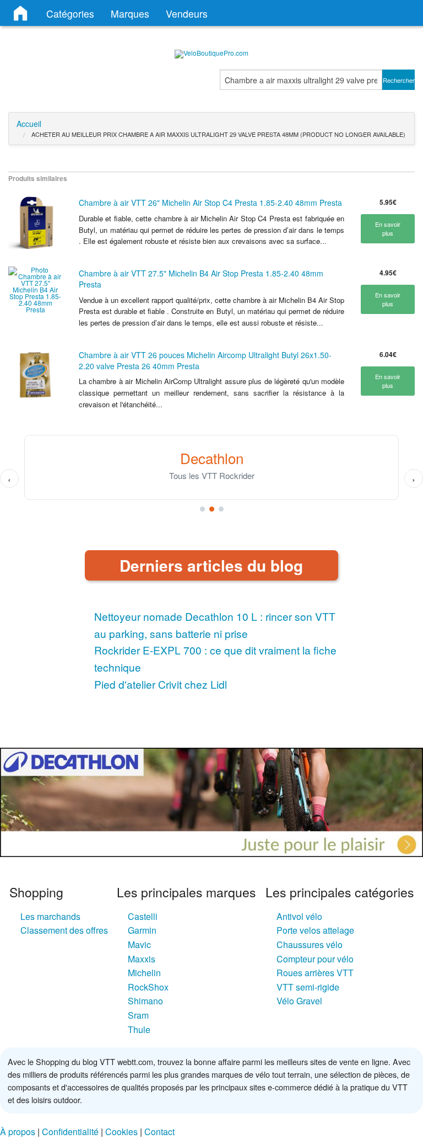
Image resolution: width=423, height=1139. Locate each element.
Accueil (29, 123)
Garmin (142, 930)
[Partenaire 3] (221, 509)
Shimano (145, 1000)
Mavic (139, 944)
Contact (159, 1131)
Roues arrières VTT (315, 972)
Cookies (121, 1131)
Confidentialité (70, 1131)
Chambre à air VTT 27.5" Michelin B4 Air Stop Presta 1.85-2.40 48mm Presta (201, 279)
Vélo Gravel (299, 1000)
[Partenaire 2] (211, 509)
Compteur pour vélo (315, 958)
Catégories (70, 13)
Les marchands (50, 916)
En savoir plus (387, 228)
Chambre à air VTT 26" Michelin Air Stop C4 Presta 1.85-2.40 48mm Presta (210, 202)
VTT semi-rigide (307, 987)
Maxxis (141, 958)
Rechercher (399, 80)
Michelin (144, 972)
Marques (130, 13)
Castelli (143, 916)
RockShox (148, 987)
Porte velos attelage (315, 930)
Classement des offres (64, 930)
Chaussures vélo (309, 944)
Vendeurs (187, 13)
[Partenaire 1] (202, 509)
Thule (139, 1029)
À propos (17, 1131)
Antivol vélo (299, 916)
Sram (138, 1015)
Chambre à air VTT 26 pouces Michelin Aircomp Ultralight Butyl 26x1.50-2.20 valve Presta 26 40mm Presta (205, 360)
